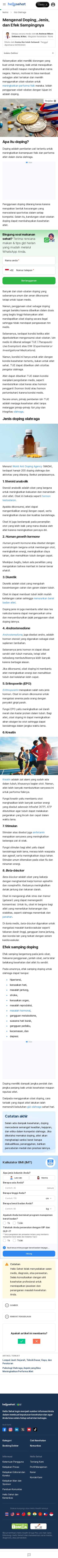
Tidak (20, 1222)
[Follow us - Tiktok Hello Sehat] (35, 1429)
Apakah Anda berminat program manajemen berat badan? (28, 1217)
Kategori (6, 1440)
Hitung (29, 1253)
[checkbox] (4, 1247)
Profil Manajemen (38, 1467)
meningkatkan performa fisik (18, 85)
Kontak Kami (36, 1477)
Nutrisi (5, 12)
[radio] (4, 1223)
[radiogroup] (29, 1177)
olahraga (18, 411)
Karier (33, 1472)
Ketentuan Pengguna (13, 1461)
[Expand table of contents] (29, 53)
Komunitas (35, 1445)
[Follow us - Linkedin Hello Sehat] (17, 1429)
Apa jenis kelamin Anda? (16, 1172)
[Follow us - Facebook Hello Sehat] (4, 1429)
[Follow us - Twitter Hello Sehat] (23, 1429)
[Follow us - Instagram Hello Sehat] (10, 1429)
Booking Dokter (10, 1445)
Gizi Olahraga (20, 12)
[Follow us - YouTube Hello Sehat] (29, 1429)
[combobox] (48, 1198)
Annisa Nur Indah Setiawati (27, 42)
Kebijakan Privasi (10, 1467)
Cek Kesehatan (38, 1440)
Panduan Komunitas (12, 1489)
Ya (8, 1222)
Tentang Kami (37, 1461)
